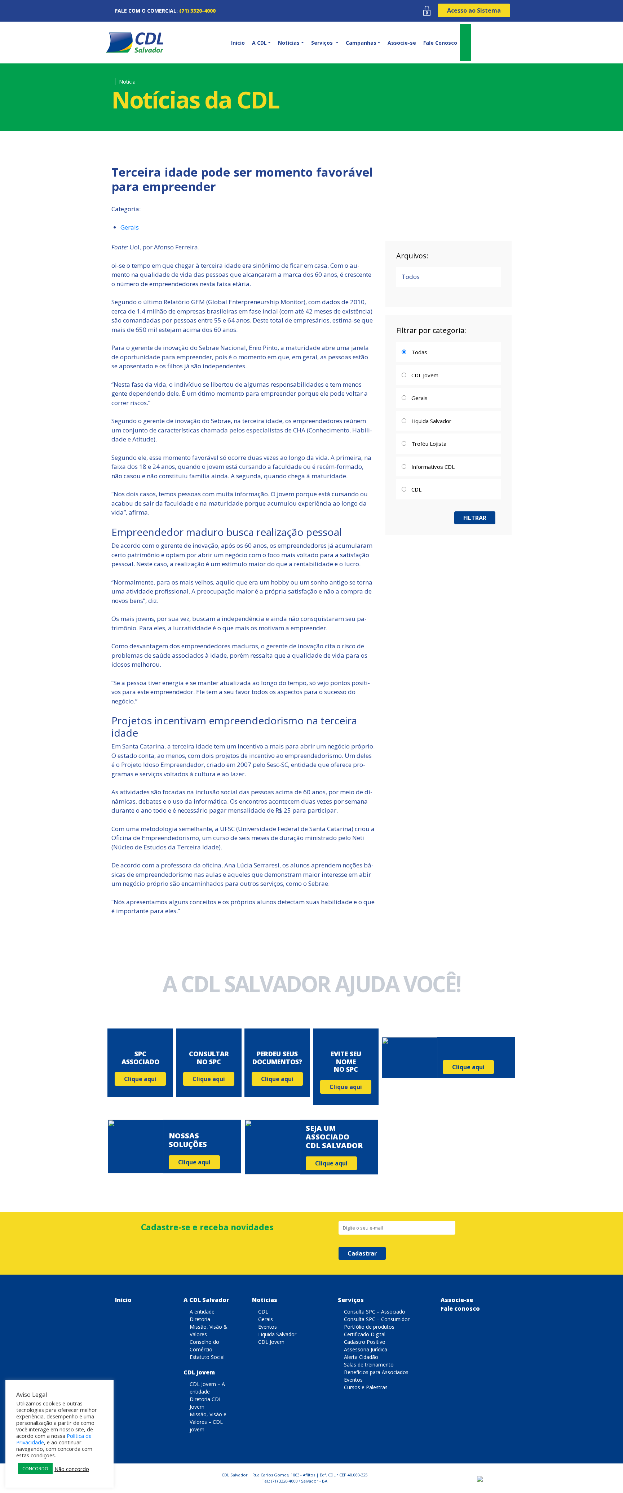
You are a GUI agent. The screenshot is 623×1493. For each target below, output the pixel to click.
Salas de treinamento (369, 1364)
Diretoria (200, 1319)
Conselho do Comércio (204, 1345)
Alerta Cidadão (361, 1357)
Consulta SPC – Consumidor (377, 1319)
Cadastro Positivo (364, 1341)
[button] (261, 42)
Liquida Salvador (277, 1334)
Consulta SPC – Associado (374, 1311)
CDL (263, 1311)
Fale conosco (460, 1308)
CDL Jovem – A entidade (207, 1388)
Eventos (267, 1326)
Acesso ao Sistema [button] (474, 10)
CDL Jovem (199, 1372)
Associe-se (402, 42)
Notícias (264, 1300)
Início (123, 1300)
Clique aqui (140, 1079)
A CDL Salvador (206, 1300)
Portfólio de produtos (369, 1326)
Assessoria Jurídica (365, 1349)
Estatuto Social (207, 1357)
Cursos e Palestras (366, 1387)
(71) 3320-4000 (197, 10)
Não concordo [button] (71, 1469)
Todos (411, 276)
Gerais (129, 227)
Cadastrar (362, 1253)
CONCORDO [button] (35, 1468)
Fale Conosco (440, 42)
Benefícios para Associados (376, 1372)
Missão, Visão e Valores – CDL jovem (208, 1422)
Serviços (351, 1300)
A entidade (202, 1311)
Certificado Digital (364, 1334)
